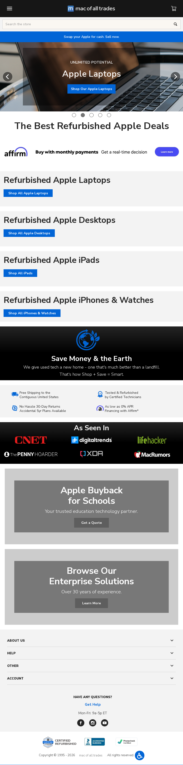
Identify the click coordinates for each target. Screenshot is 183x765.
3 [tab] (91, 115)
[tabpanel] (91, 76)
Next (175, 76)
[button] (139, 755)
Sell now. (91, 37)
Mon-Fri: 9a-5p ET (92, 713)
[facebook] (80, 722)
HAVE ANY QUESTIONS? (92, 697)
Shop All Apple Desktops (29, 233)
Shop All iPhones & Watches (32, 313)
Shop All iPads (20, 273)
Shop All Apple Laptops (28, 193)
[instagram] (92, 722)
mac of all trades (90, 755)
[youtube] (104, 722)
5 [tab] (109, 115)
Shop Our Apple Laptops (91, 89)
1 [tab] (74, 115)
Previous (7, 76)
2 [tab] (83, 115)
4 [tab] (100, 115)
